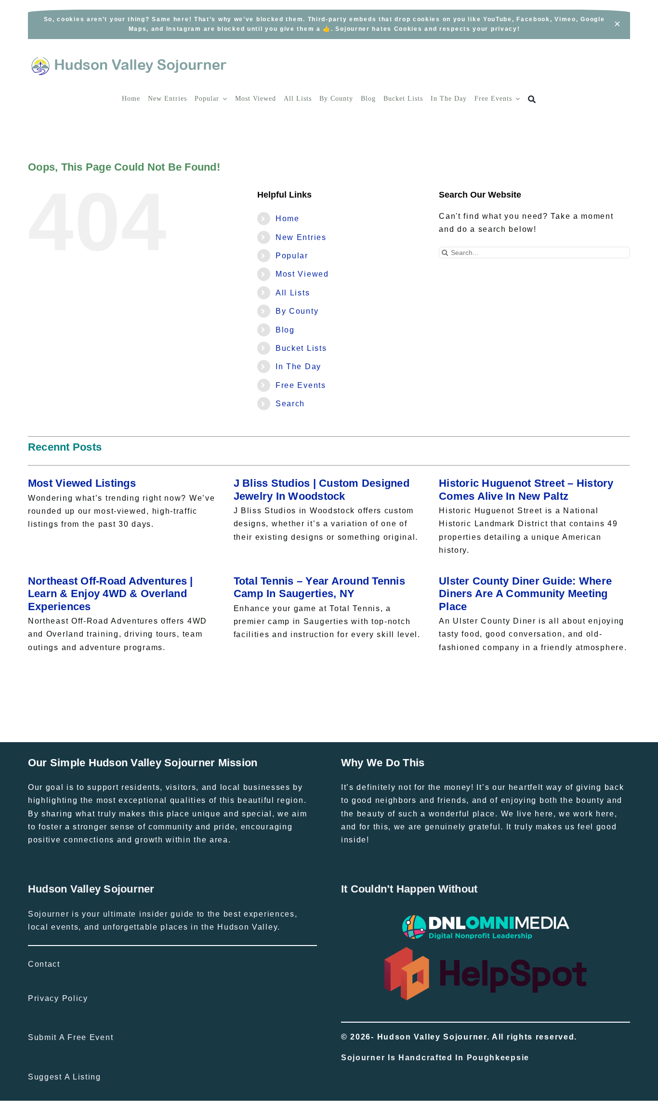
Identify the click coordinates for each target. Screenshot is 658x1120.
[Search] (532, 99)
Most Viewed (302, 274)
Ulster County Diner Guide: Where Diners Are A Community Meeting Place (525, 594)
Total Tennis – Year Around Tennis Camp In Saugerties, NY (319, 587)
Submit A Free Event (70, 1037)
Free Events (301, 385)
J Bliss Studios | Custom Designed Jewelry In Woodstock (321, 489)
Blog (285, 330)
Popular (292, 256)
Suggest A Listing (64, 1077)
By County (297, 311)
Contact (44, 964)
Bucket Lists (301, 348)
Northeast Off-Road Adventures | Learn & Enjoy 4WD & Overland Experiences (110, 594)
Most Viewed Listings (82, 483)
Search (290, 404)
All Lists (293, 293)
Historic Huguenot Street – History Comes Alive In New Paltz (526, 489)
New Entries (301, 237)
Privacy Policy (58, 998)
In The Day (298, 366)
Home (288, 218)
